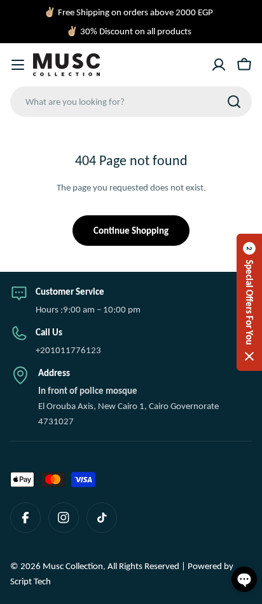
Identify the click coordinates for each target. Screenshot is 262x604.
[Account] (218, 64)
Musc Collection (73, 566)
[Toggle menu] (17, 64)
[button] (249, 302)
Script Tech (30, 581)
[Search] (234, 101)
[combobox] (131, 101)
